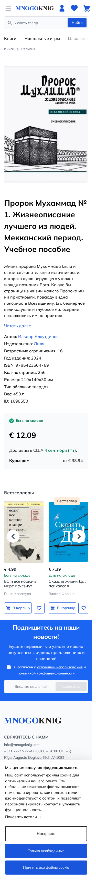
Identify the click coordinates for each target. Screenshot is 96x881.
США (38, 450)
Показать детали (21, 816)
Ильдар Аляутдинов (38, 336)
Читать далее (17, 325)
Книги (10, 38)
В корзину (21, 608)
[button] (13, 536)
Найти (77, 22)
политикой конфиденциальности (46, 673)
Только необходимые (46, 850)
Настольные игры (42, 38)
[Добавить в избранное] (39, 608)
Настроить (46, 833)
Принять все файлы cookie (46, 867)
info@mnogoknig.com (21, 744)
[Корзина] (86, 8)
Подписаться (71, 686)
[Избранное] (74, 8)
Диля (39, 343)
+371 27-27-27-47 (19, 751)
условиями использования (60, 667)
